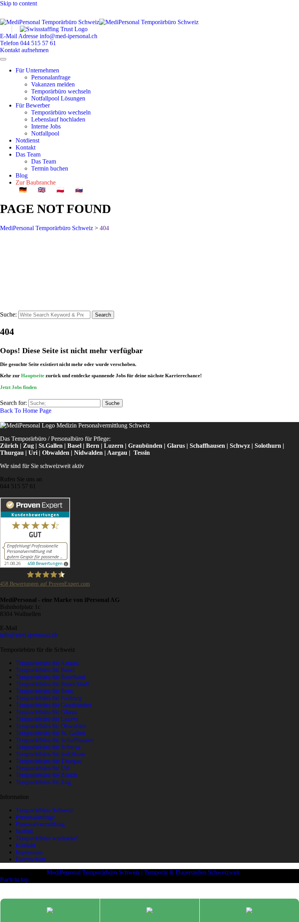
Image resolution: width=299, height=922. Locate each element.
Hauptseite (32, 375)
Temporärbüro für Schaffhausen (55, 740)
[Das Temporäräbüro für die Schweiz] (99, 22)
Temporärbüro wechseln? (47, 838)
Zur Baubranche (36, 182)
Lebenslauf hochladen (58, 119)
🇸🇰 (79, 190)
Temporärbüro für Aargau (47, 663)
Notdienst (27, 140)
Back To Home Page (25, 410)
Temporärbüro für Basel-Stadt (52, 684)
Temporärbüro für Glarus (46, 712)
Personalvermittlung (40, 824)
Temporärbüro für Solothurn (50, 754)
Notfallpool (45, 133)
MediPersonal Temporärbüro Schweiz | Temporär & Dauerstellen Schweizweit (143, 872)
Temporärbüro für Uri (42, 768)
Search (103, 315)
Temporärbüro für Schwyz (48, 747)
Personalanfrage (50, 77)
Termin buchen (49, 168)
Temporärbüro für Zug (43, 782)
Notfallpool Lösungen (58, 98)
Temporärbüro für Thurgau (49, 761)
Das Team (28, 154)
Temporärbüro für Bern (44, 691)
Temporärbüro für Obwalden (51, 726)
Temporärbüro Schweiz (44, 810)
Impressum (29, 852)
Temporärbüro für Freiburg (49, 698)
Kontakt (25, 147)
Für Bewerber (33, 105)
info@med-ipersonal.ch (29, 635)
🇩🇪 (23, 190)
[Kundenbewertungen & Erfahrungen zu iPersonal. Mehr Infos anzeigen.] (35, 565)
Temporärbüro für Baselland (50, 677)
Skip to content (18, 3)
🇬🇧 (42, 190)
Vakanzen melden (53, 84)
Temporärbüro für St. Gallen (50, 733)
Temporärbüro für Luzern (47, 719)
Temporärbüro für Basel (45, 670)
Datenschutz (31, 859)
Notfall (24, 831)
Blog (22, 175)
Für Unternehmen (37, 70)
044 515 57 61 (18, 486)
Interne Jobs (46, 126)
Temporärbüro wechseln (61, 91)
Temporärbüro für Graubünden (53, 705)
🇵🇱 (60, 190)
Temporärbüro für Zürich (46, 775)
